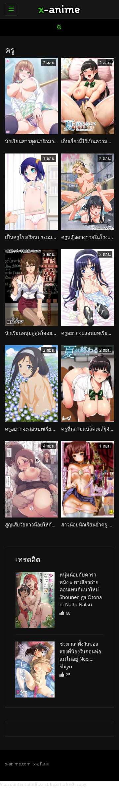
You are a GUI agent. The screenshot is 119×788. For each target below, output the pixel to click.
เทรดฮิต (27, 559)
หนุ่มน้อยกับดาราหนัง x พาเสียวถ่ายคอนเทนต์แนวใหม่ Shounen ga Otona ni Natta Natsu (81, 589)
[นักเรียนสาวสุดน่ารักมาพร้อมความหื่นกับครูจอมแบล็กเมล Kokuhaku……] (35, 600)
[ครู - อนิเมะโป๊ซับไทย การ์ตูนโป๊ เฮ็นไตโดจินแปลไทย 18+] (58, 8)
